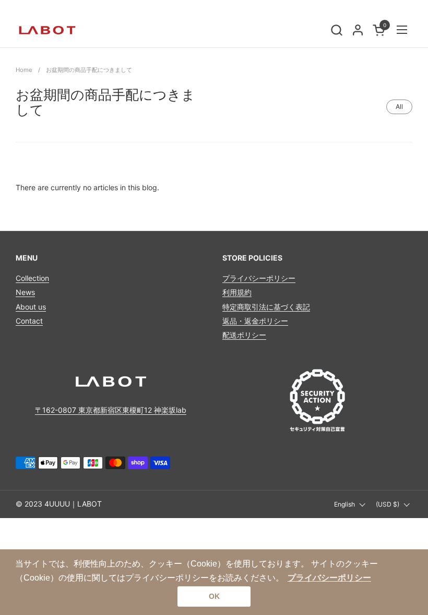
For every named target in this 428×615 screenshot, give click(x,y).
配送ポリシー (244, 334)
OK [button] (214, 596)
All (399, 106)
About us (31, 306)
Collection (32, 278)
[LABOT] (47, 29)
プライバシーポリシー (258, 278)
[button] (336, 29)
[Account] (357, 29)
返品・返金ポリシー (255, 320)
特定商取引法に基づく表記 (266, 306)
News (25, 292)
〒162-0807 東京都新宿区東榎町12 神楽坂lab (110, 409)
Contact (29, 320)
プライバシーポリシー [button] (329, 577)
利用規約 (237, 292)
